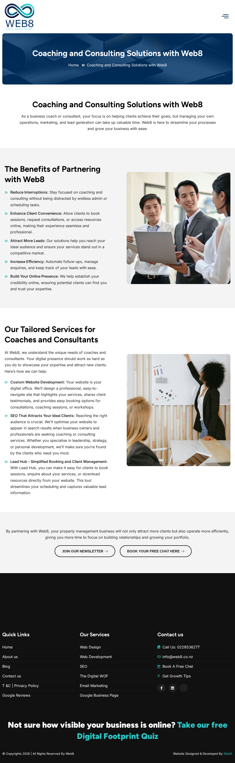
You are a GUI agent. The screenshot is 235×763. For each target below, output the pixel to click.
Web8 (228, 753)
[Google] (183, 688)
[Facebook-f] (161, 688)
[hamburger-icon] (225, 17)
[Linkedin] (172, 688)
